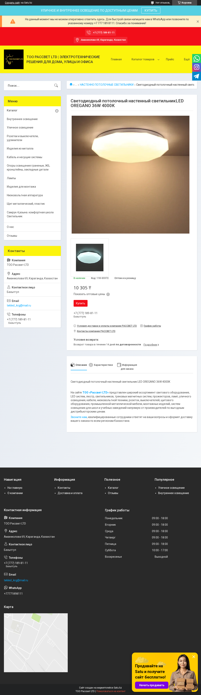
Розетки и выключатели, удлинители (22, 138)
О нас (10, 226)
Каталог (12, 110)
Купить (80, 303)
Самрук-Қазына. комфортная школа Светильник (30, 214)
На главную (14, 487)
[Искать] (56, 85)
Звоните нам (79, 417)
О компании (15, 493)
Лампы (11, 178)
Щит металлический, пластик (26, 203)
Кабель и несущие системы (24, 157)
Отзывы (12, 235)
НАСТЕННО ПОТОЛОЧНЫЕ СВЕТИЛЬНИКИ (106, 84)
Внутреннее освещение (22, 119)
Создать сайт (12, 2)
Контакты (64, 487)
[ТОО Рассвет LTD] (14, 59)
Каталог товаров (143, 59)
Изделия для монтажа (21, 186)
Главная (116, 59)
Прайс (170, 59)
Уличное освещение (20, 127)
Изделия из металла (20, 148)
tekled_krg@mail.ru (19, 305)
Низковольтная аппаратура (25, 195)
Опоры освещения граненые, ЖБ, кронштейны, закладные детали (28, 167)
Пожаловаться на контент (110, 691)
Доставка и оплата (70, 493)
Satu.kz (118, 687)
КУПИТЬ (150, 10)
